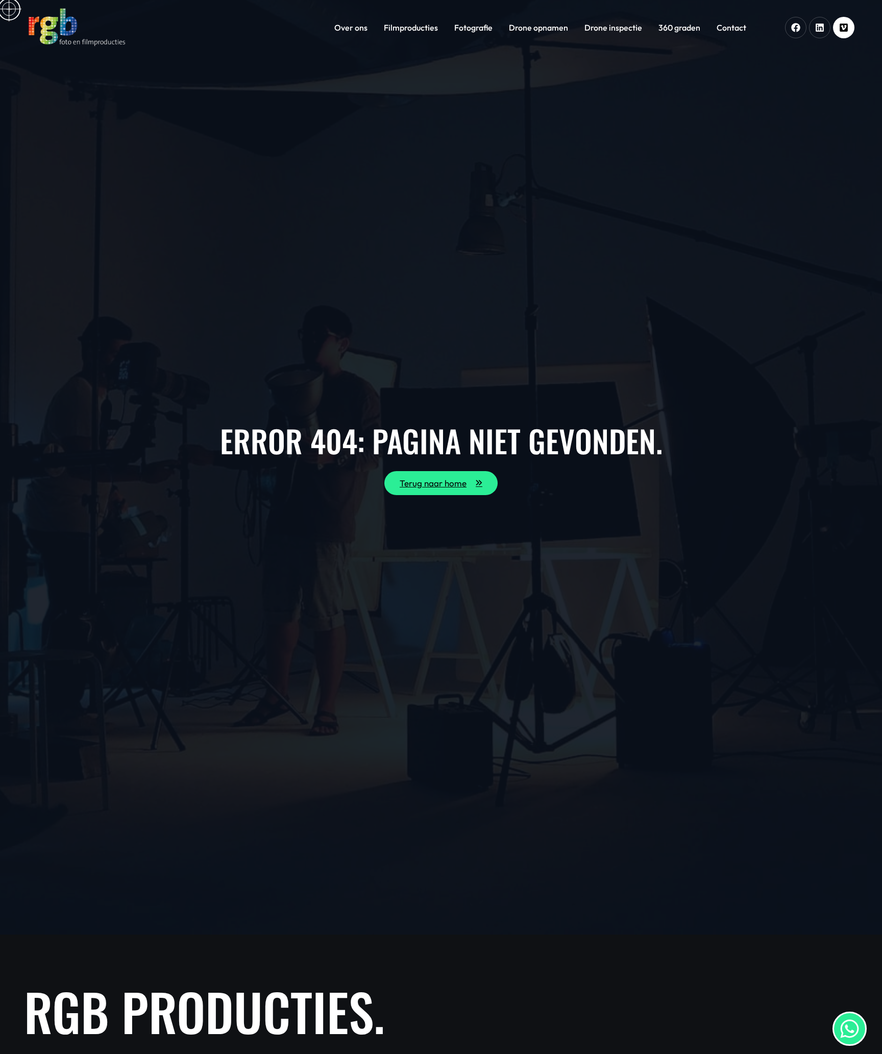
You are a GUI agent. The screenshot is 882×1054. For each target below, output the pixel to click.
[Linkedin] (819, 27)
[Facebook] (795, 27)
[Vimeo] (843, 27)
